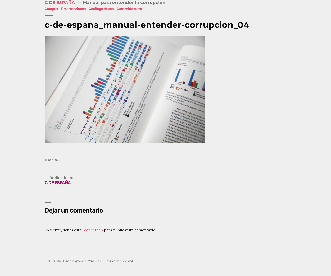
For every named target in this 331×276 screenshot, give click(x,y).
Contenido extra (129, 9)
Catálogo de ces (101, 9)
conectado (93, 230)
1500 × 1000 (52, 159)
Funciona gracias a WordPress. (82, 261)
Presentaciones (73, 9)
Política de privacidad (119, 261)
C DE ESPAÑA (60, 2)
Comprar (51, 9)
